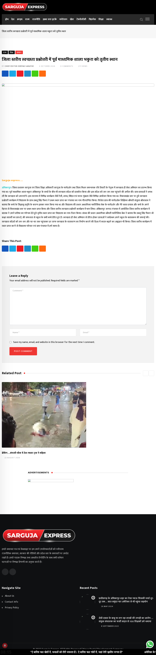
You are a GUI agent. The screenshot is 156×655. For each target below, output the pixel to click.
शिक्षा (101, 19)
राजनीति (36, 19)
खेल (72, 19)
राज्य (27, 19)
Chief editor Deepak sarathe (19, 66)
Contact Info (11, 602)
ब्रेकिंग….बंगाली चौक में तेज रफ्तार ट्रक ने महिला (24, 453)
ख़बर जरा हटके (50, 19)
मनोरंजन (63, 19)
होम (7, 19)
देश (12, 19)
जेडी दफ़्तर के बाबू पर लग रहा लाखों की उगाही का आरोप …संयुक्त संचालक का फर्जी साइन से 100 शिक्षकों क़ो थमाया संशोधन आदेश (126, 621)
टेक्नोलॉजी (81, 19)
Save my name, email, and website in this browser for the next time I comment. (54, 342)
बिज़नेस (92, 19)
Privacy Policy (12, 607)
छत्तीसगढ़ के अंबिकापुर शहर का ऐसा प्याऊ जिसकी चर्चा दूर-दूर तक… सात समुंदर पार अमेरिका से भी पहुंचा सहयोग (126, 600)
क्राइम (19, 19)
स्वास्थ (109, 19)
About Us (9, 596)
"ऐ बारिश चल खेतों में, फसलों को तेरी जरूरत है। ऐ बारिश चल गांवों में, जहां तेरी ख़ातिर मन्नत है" (61, 652)
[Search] (141, 19)
